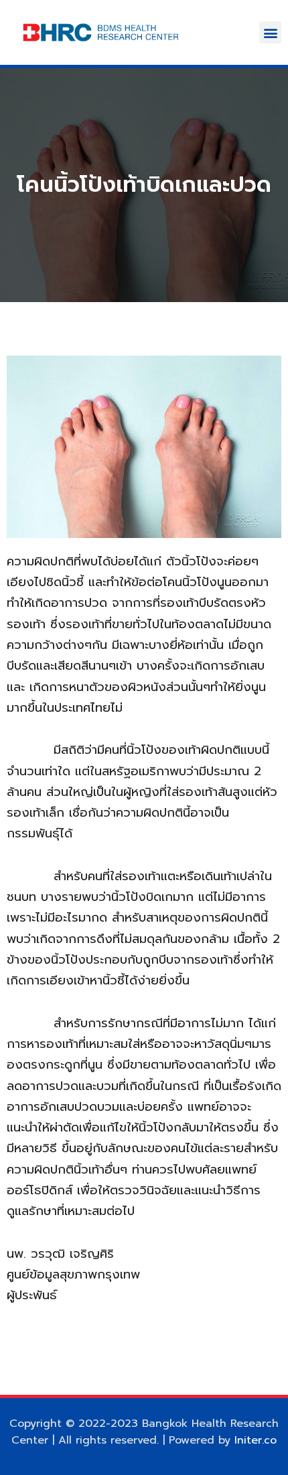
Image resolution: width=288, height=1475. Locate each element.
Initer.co (255, 1440)
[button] (270, 32)
